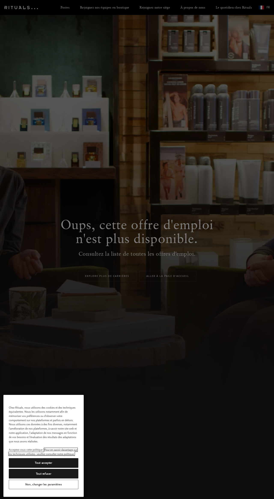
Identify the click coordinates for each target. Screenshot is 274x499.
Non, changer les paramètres (43, 484)
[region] (43, 446)
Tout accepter (43, 462)
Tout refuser (43, 473)
